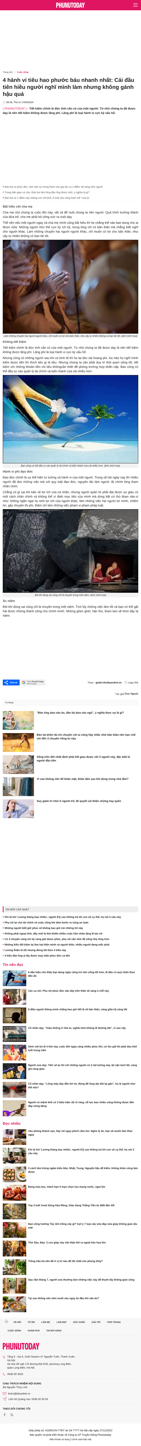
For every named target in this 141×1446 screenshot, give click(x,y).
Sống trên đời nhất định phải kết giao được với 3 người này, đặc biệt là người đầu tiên (83, 758)
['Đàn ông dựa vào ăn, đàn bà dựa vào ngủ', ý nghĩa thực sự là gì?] (18, 720)
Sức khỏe (79, 1322)
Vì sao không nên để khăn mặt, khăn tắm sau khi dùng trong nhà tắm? (83, 779)
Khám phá (34, 1330)
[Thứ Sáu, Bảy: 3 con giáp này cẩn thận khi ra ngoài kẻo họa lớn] (14, 1248)
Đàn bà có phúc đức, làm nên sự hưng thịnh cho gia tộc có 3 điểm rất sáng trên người (54, 186)
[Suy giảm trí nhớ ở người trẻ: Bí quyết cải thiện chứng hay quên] (18, 808)
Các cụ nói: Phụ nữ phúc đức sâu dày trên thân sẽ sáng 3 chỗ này (68, 990)
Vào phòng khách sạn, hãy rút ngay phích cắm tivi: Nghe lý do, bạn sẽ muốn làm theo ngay (80, 1132)
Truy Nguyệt (131, 693)
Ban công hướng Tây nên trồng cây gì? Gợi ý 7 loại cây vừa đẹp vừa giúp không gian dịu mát (82, 1225)
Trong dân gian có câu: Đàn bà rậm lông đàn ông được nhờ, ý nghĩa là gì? (47, 192)
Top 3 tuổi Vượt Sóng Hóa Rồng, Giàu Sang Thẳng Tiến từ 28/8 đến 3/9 (71, 1205)
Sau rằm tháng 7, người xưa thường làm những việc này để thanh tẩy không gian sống (81, 1279)
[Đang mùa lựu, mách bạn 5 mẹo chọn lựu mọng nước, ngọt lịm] (14, 1193)
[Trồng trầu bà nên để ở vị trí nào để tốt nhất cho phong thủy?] (14, 1267)
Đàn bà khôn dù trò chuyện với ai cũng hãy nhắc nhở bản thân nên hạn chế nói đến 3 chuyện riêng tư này (86, 736)
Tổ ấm (31, 1322)
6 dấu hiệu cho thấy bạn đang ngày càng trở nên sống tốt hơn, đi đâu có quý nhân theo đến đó (81, 974)
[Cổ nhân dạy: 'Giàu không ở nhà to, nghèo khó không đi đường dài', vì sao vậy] (14, 1034)
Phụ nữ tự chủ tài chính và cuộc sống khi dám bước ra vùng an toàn (46, 922)
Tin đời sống (54, 1330)
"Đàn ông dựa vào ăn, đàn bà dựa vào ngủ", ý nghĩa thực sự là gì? (80, 712)
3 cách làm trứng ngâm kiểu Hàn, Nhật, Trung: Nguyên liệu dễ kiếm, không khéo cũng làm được (83, 1170)
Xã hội (17, 1322)
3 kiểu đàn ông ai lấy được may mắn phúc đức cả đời (37, 955)
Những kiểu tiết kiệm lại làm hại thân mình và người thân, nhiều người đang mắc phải (57, 944)
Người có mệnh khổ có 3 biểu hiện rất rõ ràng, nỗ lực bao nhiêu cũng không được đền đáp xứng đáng (81, 1104)
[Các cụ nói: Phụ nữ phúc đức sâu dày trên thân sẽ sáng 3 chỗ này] (14, 997)
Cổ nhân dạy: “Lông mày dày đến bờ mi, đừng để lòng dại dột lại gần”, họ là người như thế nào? (81, 1085)
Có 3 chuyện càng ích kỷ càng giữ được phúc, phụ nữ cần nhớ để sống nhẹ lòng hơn (57, 939)
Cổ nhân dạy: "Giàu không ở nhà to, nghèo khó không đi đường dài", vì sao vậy (77, 1027)
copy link (133, 682)
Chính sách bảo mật (81, 1439)
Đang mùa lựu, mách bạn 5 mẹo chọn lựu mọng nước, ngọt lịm (66, 1186)
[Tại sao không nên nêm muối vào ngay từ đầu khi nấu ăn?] (14, 1304)
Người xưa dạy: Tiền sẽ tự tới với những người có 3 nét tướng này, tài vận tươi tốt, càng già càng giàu (82, 1067)
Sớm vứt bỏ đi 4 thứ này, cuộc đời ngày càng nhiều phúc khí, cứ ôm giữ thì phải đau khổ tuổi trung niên (82, 1048)
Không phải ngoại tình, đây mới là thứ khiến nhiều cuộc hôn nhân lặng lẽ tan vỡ (53, 933)
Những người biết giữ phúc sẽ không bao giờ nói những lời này (44, 928)
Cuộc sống (22, 72)
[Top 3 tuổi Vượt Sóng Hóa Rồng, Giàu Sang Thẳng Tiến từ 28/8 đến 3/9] (14, 1211)
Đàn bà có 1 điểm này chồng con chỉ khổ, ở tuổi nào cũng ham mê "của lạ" (47, 197)
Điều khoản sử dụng (60, 1439)
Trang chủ (8, 72)
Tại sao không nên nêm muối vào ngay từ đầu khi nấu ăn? (63, 1298)
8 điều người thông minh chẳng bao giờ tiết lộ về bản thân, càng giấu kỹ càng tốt (77, 1009)
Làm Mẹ (45, 1322)
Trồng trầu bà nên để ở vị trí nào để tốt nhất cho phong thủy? (65, 1261)
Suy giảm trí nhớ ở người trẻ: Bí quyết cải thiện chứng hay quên (79, 801)
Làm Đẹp (61, 1322)
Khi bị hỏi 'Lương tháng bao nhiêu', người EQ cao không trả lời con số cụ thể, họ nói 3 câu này (63, 916)
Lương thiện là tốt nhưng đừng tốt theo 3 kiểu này (35, 950)
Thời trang (114, 1322)
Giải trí (96, 1322)
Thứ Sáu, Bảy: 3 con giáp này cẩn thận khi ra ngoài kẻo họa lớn (67, 1242)
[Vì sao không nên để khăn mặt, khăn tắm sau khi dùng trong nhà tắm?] (18, 786)
